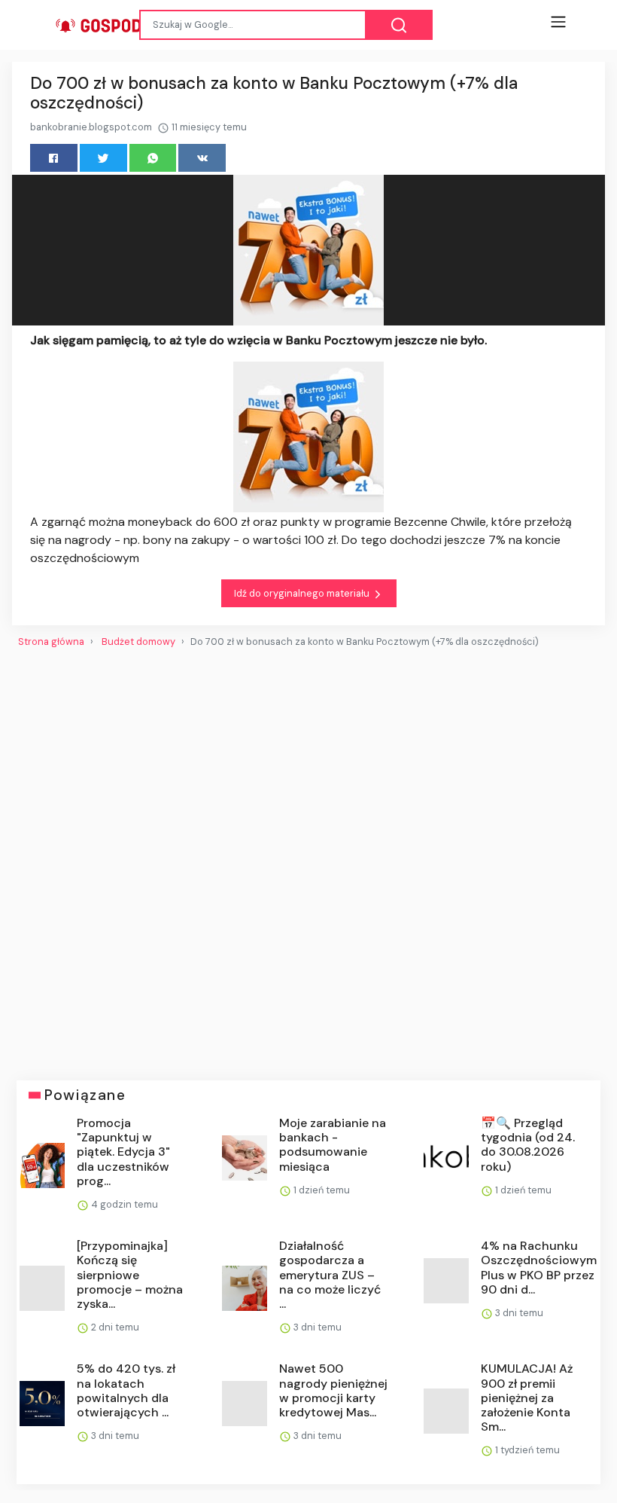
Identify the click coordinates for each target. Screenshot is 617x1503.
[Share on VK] (202, 158)
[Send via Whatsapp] (153, 158)
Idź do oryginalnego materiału (303, 593)
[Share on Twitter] (103, 158)
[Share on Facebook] (54, 158)
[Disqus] (308, 858)
